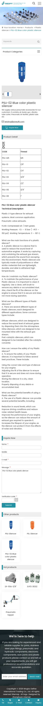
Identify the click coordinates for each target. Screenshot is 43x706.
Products (29, 27)
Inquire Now (13, 127)
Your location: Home (13, 27)
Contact (28, 702)
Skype (10, 702)
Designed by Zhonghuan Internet (26, 696)
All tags (24, 694)
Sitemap (15, 694)
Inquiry (38, 702)
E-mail (19, 702)
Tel (3, 702)
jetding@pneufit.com (14, 121)
